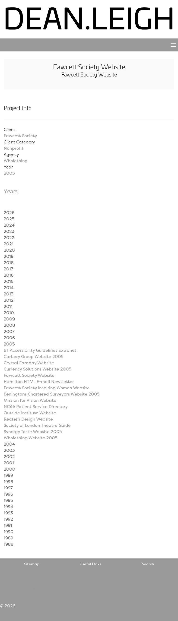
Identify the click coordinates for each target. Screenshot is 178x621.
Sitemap (31, 564)
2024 (9, 225)
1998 (8, 482)
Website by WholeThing (24, 588)
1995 (8, 500)
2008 (9, 325)
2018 (9, 263)
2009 (9, 319)
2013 (8, 294)
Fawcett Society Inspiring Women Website (47, 388)
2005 (9, 173)
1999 (8, 475)
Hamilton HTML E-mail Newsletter (39, 381)
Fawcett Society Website (29, 375)
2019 (8, 256)
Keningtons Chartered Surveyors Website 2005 (52, 394)
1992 (8, 519)
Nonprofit (14, 148)
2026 (9, 212)
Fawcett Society (20, 136)
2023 (9, 231)
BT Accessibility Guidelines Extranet (40, 350)
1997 (8, 488)
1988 (8, 544)
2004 (9, 444)
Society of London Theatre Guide (37, 425)
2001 (9, 463)
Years (11, 191)
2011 (8, 306)
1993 (8, 513)
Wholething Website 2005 (30, 438)
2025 (9, 219)
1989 (8, 538)
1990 (8, 532)
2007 (9, 331)
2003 (9, 450)
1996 (8, 494)
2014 (9, 288)
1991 (8, 525)
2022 (9, 238)
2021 (8, 244)
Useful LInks (90, 564)
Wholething (16, 161)
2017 (8, 269)
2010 (9, 313)
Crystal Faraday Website (29, 363)
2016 (8, 275)
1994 (8, 507)
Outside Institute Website (30, 413)
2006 (9, 338)
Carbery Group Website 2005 (34, 356)
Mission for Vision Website (30, 400)
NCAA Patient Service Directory (36, 406)
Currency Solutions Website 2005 (37, 369)
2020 (9, 250)
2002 (9, 456)
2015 (8, 281)
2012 (8, 300)
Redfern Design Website (28, 419)
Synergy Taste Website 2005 (33, 431)
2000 (9, 469)
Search (148, 564)
